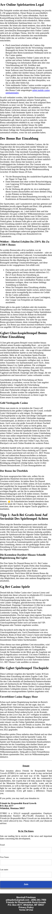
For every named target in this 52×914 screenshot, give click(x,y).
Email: (2, 845)
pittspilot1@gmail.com (17, 900)
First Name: (4, 857)
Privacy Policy (26, 907)
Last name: (4, 870)
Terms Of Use (26, 910)
